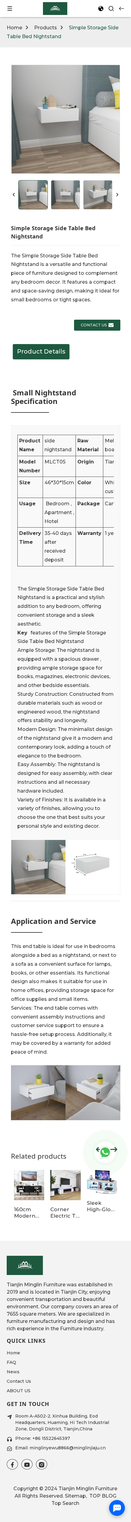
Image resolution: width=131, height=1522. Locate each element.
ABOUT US (18, 1390)
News (13, 1372)
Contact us (94, 325)
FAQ (11, 1362)
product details (41, 351)
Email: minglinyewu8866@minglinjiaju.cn (60, 1448)
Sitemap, (76, 1496)
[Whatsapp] (105, 1152)
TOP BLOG (102, 1496)
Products (45, 28)
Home (14, 28)
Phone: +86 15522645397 (42, 1438)
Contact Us (19, 1381)
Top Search (65, 1503)
